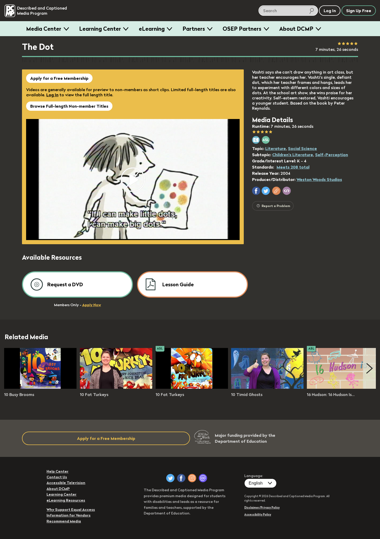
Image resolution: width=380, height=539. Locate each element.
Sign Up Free (358, 10)
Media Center (43, 28)
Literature (275, 148)
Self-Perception (331, 154)
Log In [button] (330, 10)
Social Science (302, 148)
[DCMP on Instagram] (192, 478)
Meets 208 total (293, 167)
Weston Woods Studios (319, 179)
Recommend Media (64, 521)
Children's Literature (292, 154)
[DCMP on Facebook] (181, 478)
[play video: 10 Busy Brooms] (40, 387)
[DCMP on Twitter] (170, 478)
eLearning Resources (66, 500)
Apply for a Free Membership (59, 78)
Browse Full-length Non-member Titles (69, 106)
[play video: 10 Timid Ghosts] (267, 387)
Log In (52, 94)
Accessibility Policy (257, 514)
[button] (256, 191)
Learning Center (100, 28)
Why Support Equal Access (71, 509)
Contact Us (57, 477)
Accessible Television (66, 482)
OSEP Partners (242, 28)
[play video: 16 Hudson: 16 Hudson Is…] (343, 387)
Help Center (58, 471)
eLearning (152, 28)
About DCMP (296, 28)
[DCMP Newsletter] (203, 478)
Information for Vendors (68, 515)
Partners (194, 28)
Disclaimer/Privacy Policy (262, 507)
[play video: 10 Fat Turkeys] (116, 387)
